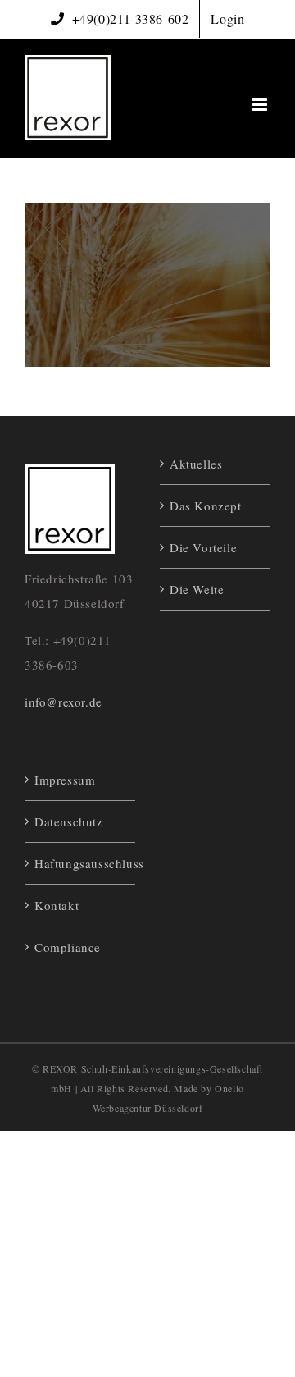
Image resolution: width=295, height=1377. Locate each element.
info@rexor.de (63, 701)
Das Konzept (206, 505)
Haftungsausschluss (80, 863)
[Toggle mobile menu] (261, 104)
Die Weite (197, 589)
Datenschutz (68, 821)
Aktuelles (196, 463)
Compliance (67, 947)
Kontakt (56, 905)
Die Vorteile (203, 547)
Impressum (64, 779)
